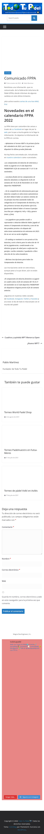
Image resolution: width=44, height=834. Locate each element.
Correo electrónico (11, 570)
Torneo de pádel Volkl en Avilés (21, 490)
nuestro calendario (14, 157)
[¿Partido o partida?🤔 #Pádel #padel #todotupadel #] (22, 712)
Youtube (34, 299)
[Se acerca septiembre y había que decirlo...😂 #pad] (22, 688)
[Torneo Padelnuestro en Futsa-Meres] (22, 427)
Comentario (8, 527)
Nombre (6, 558)
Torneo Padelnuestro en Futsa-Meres (20, 451)
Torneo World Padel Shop (18, 412)
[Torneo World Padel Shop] (22, 389)
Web (4, 581)
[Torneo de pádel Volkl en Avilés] (22, 467)
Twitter (27, 299)
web (6, 132)
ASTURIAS (7, 73)
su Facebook (17, 129)
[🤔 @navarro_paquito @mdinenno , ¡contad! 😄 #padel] (22, 735)
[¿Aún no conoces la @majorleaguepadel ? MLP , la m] (22, 665)
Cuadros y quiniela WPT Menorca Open (22, 337)
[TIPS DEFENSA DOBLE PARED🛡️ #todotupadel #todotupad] (22, 782)
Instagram (19, 299)
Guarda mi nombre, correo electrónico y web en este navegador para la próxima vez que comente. (22, 600)
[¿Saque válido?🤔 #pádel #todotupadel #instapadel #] (22, 759)
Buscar (34, 18)
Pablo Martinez (28, 83)
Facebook (10, 299)
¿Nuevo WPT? (33, 343)
